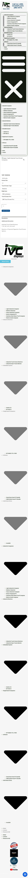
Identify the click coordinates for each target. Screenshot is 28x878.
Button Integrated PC (12, 22)
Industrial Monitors (8, 27)
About (5, 47)
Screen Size (5, 180)
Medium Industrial (11, 18)
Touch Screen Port (6, 196)
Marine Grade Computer (13, 25)
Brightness (4, 191)
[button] (13, 77)
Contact (6, 48)
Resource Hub (6, 832)
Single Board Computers (9, 38)
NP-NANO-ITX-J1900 (12, 40)
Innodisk (8, 543)
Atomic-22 (9, 34)
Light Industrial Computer (13, 16)
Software (6, 41)
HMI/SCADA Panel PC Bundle (14, 45)
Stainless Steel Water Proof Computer (16, 23)
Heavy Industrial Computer (13, 20)
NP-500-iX (9, 36)
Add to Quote (6, 210)
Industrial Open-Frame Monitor (15, 31)
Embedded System (8, 32)
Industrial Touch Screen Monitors (15, 29)
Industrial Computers (9, 14)
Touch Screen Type (7, 185)
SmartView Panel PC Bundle (14, 43)
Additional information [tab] (7, 221)
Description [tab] (5, 218)
